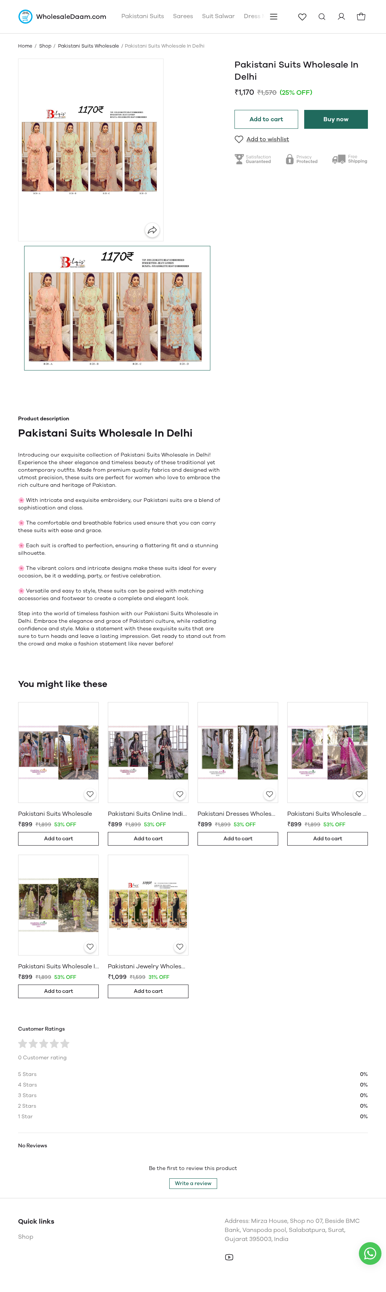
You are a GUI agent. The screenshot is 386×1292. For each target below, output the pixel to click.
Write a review (193, 1183)
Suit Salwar (218, 16)
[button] (117, 308)
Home (25, 46)
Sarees (183, 16)
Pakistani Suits (142, 16)
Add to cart (266, 119)
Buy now (336, 119)
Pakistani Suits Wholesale (88, 46)
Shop (45, 46)
